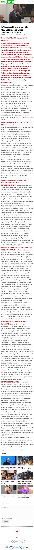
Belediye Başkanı (12, 450)
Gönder (6, 521)
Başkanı (4, 450)
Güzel (24, 450)
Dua (19, 450)
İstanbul (4, 453)
